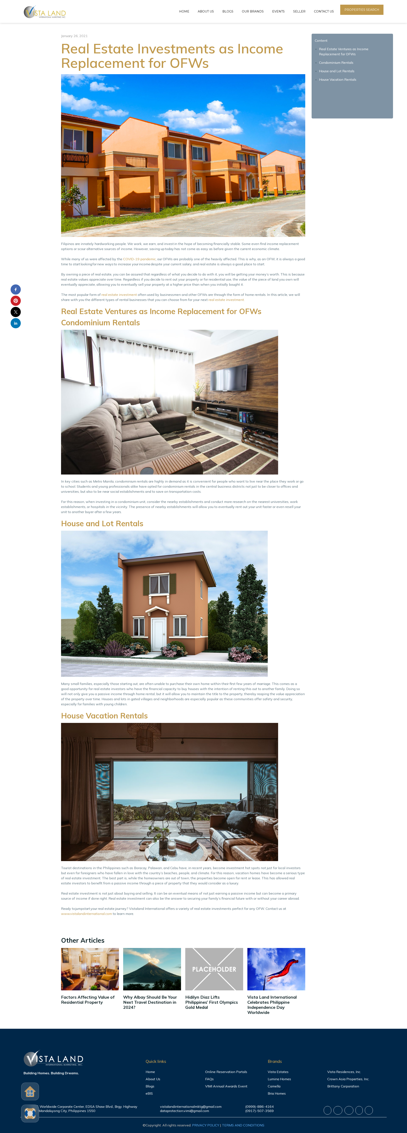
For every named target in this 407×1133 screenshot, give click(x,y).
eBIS (149, 1093)
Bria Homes (277, 1093)
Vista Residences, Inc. (344, 1072)
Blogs (227, 11)
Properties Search (361, 10)
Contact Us (324, 11)
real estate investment (119, 294)
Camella (274, 1086)
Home (184, 11)
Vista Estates (278, 1072)
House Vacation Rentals (337, 79)
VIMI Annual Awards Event (226, 1086)
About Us (206, 11)
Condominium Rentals (336, 62)
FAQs (209, 1079)
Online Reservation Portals (226, 1072)
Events (278, 11)
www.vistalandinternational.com (86, 914)
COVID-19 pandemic (139, 259)
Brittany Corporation (343, 1086)
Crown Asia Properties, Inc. (348, 1079)
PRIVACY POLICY (205, 1125)
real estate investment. (227, 300)
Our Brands (253, 11)
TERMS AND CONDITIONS (243, 1125)
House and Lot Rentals (336, 71)
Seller (299, 11)
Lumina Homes (279, 1079)
